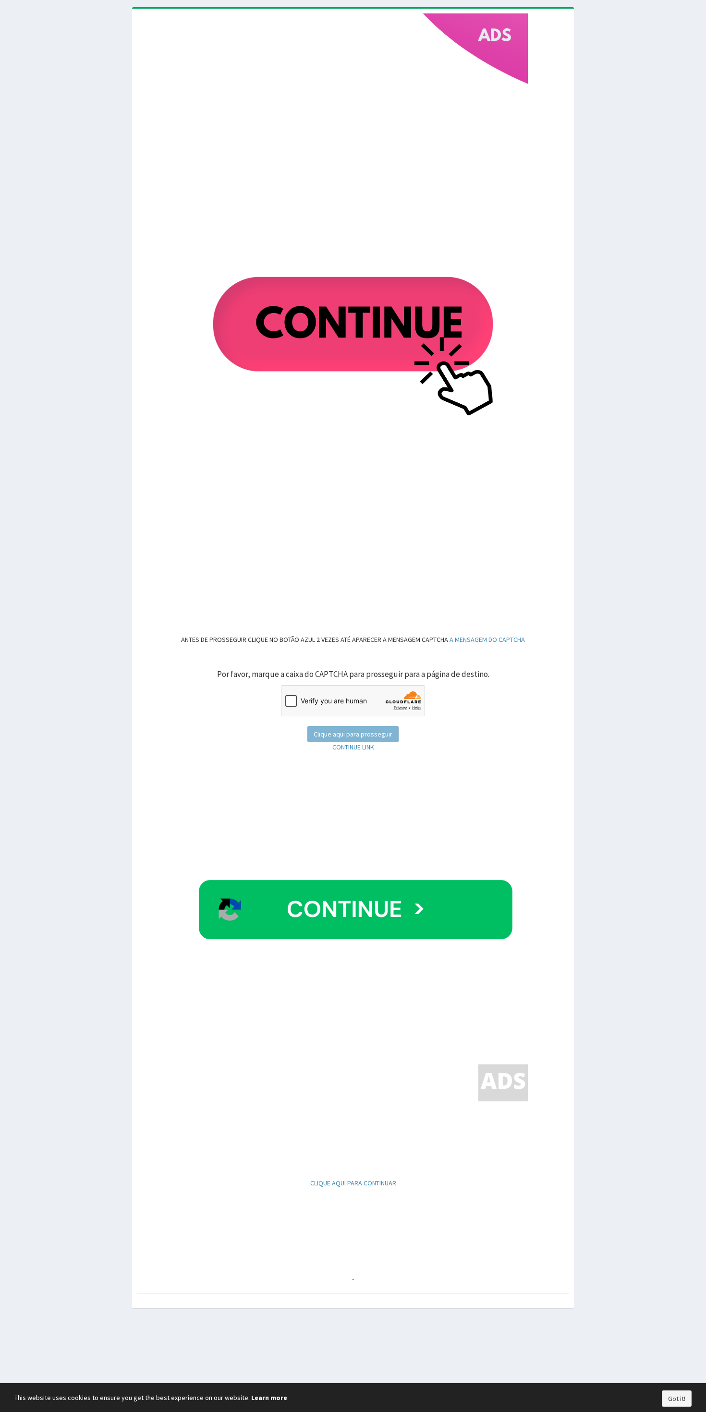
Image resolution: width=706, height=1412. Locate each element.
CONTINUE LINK (353, 747)
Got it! (676, 1398)
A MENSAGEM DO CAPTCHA (486, 639)
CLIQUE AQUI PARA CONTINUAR (353, 1183)
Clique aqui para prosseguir (353, 734)
